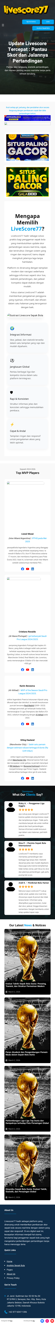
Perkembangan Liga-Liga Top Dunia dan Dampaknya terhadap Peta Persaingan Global (27, 1121)
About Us (11, 1274)
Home (9, 1261)
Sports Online (31, 22)
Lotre (48, 22)
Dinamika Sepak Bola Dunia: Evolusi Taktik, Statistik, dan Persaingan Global (26, 1190)
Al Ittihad (39, 714)
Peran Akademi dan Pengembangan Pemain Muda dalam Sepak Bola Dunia (27, 1053)
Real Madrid (29, 705)
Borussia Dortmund (32, 766)
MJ (11, 1321)
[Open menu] (3, 25)
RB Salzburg (15, 766)
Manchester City (19, 760)
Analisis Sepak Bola (43, 28)
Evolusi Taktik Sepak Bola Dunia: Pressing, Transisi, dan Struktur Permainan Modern (26, 985)
